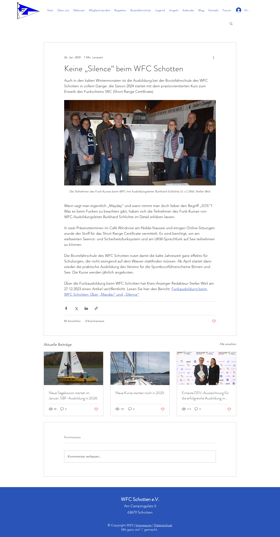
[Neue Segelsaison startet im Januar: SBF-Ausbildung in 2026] (73, 368)
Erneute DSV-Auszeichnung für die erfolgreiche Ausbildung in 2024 (205, 395)
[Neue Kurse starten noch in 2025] (140, 368)
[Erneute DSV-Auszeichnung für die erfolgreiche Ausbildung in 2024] (206, 368)
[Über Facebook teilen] (66, 308)
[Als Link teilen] (96, 308)
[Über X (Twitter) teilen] (76, 308)
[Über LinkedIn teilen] (86, 308)
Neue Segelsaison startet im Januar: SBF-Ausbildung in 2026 (73, 395)
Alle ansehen (228, 344)
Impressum (143, 525)
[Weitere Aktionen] (213, 57)
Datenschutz (163, 525)
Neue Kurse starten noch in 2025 (139, 393)
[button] (231, 23)
